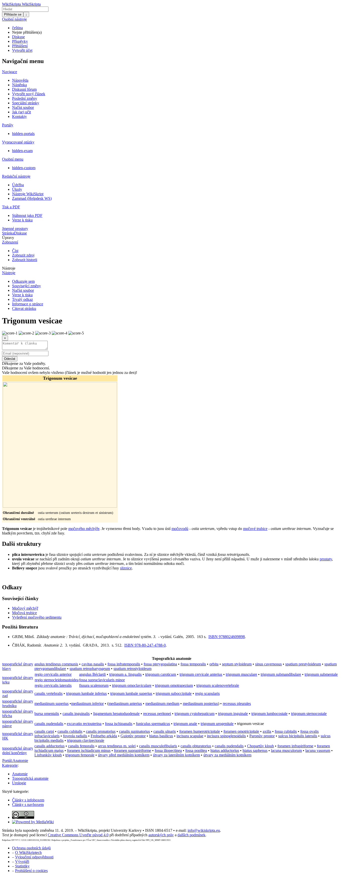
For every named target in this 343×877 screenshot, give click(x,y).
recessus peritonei (157, 713)
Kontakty (19, 116)
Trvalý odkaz (22, 299)
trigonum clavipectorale (85, 740)
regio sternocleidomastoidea (57, 680)
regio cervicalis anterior (53, 674)
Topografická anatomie (30, 778)
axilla (267, 731)
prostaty (326, 559)
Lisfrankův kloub (48, 755)
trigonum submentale (321, 674)
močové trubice (255, 528)
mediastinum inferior (87, 703)
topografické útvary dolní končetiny (17, 750)
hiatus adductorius (224, 750)
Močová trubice (24, 613)
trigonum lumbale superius (131, 693)
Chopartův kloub (260, 746)
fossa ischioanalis (118, 723)
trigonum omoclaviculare (131, 685)
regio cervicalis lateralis (53, 685)
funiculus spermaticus (153, 723)
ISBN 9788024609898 (226, 637)
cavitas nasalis (93, 664)
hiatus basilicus (161, 736)
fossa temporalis (193, 664)
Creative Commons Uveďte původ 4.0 (78, 835)
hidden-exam (22, 151)
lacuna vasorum (317, 750)
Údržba (18, 185)
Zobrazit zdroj (23, 255)
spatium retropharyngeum (90, 668)
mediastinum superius (51, 703)
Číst (15, 251)
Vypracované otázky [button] (18, 142)
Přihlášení (20, 46)
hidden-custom (23, 168)
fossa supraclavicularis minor (102, 680)
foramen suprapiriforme (132, 750)
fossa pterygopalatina (160, 664)
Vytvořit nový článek (28, 94)
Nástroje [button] (8, 268)
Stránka (8, 233)
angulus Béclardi (92, 674)
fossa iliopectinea (168, 750)
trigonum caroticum (160, 674)
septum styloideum (237, 664)
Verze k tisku (22, 220)
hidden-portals (23, 133)
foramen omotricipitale (241, 731)
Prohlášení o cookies (31, 870)
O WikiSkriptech (28, 852)
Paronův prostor (262, 736)
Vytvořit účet (22, 50)
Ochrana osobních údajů (31, 848)
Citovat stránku (24, 308)
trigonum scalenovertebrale (217, 685)
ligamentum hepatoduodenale (116, 713)
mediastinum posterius (200, 703)
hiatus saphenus (255, 750)
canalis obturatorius (196, 746)
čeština (17, 28)
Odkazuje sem (23, 281)
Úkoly (17, 189)
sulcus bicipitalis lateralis (297, 736)
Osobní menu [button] (12, 159)
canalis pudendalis (48, 723)
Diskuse (18, 37)
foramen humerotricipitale (199, 731)
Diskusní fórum (24, 89)
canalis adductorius (49, 746)
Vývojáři (22, 861)
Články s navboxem (28, 804)
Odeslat (9, 359)
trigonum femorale (79, 755)
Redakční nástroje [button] (16, 176)
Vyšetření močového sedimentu (37, 617)
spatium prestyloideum (303, 664)
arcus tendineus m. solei (117, 746)
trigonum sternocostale (309, 713)
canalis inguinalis (76, 713)
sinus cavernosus (268, 664)
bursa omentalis (46, 713)
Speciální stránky (25, 103)
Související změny (26, 286)
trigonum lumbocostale (269, 713)
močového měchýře (83, 528)
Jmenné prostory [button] (15, 228)
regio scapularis (207, 693)
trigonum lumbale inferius (86, 693)
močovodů (180, 528)
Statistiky (22, 866)
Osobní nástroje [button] (14, 19)
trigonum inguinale (233, 713)
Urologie (19, 783)
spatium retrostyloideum (132, 668)
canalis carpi (44, 731)
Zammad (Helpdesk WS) (32, 198)
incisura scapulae (190, 736)
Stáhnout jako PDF (27, 215)
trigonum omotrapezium (174, 685)
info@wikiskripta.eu (204, 830)
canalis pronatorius (101, 731)
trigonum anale (185, 723)
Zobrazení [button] (10, 242)
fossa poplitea (196, 750)
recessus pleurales (237, 703)
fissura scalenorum (93, 685)
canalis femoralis (81, 746)
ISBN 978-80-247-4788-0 (145, 645)
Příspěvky (20, 41)
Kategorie (10, 765)
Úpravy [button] (8, 237)
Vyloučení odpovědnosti (34, 857)
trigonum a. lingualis (125, 674)
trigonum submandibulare (281, 674)
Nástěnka (19, 85)
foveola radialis (75, 736)
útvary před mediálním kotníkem (123, 755)
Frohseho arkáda (104, 736)
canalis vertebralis (48, 693)
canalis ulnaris (164, 731)
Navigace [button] (9, 72)
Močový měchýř (25, 608)
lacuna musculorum (286, 750)
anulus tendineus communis (56, 664)
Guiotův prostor (133, 736)
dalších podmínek (191, 835)
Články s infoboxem (28, 800)
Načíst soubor (23, 107)
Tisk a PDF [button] (11, 207)
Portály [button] (7, 125)
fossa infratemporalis (123, 664)
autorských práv (161, 835)
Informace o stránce (27, 304)
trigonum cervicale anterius (201, 674)
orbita (213, 664)
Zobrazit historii (24, 260)
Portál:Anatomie (15, 760)
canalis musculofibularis (158, 746)
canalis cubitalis (70, 731)
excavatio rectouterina (84, 723)
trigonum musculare (241, 674)
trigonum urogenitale (217, 723)
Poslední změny (24, 98)
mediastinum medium (162, 703)
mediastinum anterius (125, 703)
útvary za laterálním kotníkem (176, 755)
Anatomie (20, 774)
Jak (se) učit (21, 112)
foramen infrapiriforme (295, 746)
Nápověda (20, 80)
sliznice (126, 568)
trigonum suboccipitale (174, 693)
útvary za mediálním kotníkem (227, 755)
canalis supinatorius (134, 731)
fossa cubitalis (286, 731)
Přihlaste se (12, 14)
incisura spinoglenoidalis (226, 736)
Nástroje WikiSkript (27, 194)
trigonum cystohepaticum (194, 713)
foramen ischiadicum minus (88, 750)
